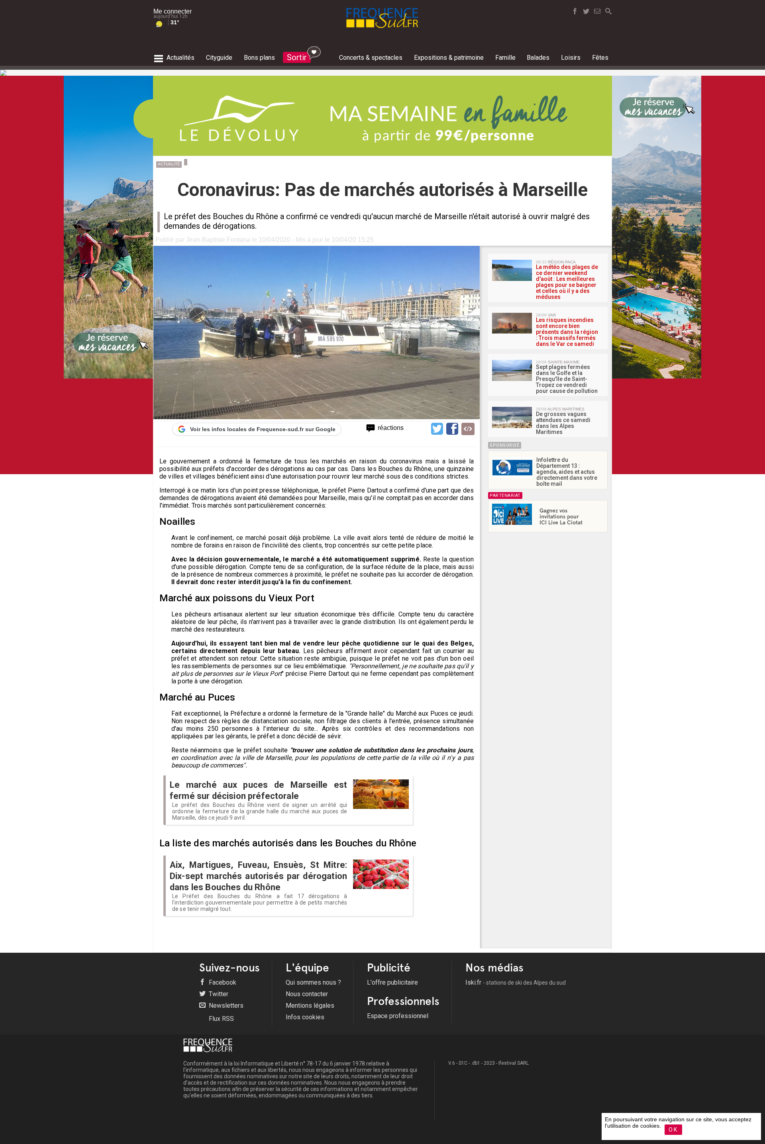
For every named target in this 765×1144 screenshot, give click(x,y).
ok (673, 1129)
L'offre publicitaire (392, 982)
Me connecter (172, 11)
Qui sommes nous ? (313, 982)
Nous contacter (307, 994)
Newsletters (225, 1005)
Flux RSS (220, 1018)
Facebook (221, 982)
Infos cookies (305, 1017)
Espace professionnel (397, 1016)
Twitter (217, 994)
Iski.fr (515, 982)
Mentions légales (310, 1005)
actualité (169, 164)
